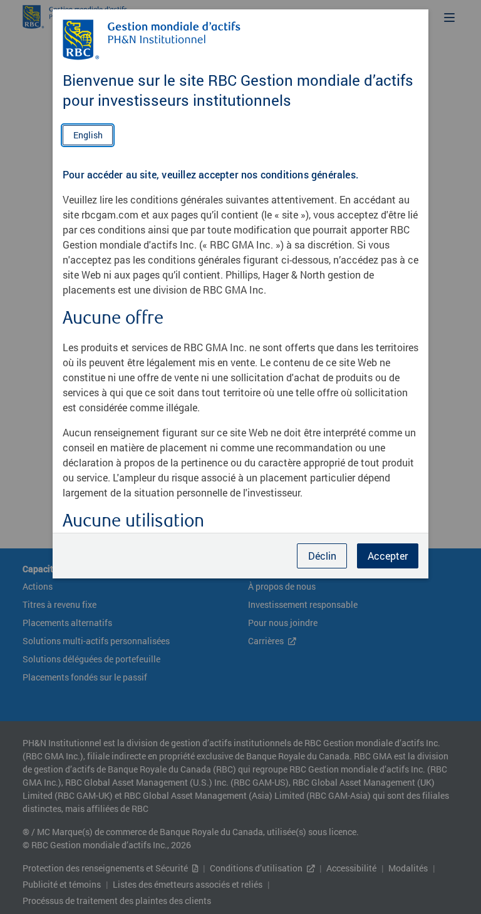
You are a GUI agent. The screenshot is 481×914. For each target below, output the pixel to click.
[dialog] (240, 457)
